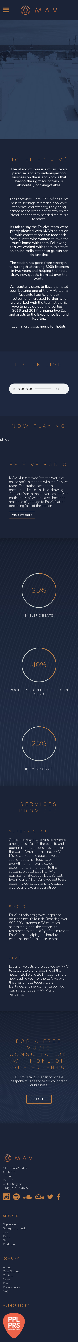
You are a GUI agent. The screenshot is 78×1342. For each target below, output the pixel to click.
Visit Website (22, 515)
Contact (8, 1275)
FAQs (6, 1291)
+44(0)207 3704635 (15, 1188)
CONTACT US (39, 1099)
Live (5, 1232)
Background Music (14, 1228)
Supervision (10, 1224)
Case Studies (11, 1271)
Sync (6, 1240)
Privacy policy (11, 1287)
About (7, 1267)
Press (6, 1283)
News (6, 1279)
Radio (6, 1236)
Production (9, 1244)
